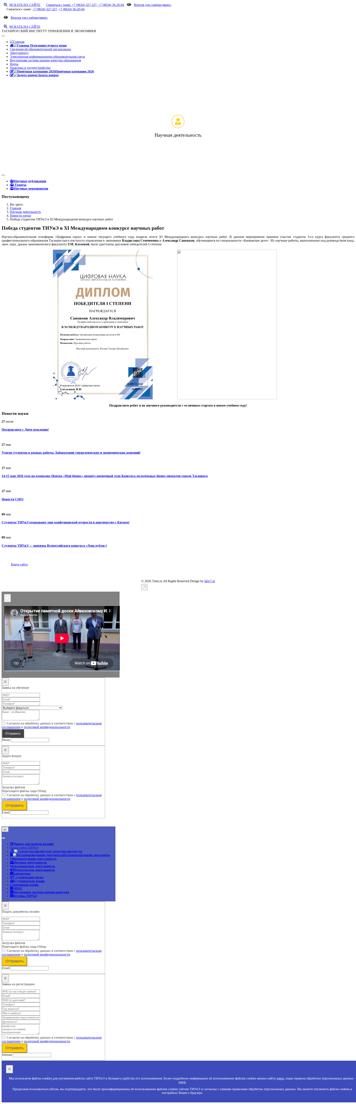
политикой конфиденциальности (47, 727)
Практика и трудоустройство (30, 67)
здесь (280, 1078)
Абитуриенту (19, 53)
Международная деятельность (32, 866)
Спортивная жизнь (24, 884)
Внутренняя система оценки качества (41, 892)
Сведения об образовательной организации (40, 49)
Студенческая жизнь (29, 881)
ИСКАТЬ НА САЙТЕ (24, 5)
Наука (14, 64)
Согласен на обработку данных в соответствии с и (52, 725)
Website (7, 1055)
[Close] (5, 829)
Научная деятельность (30, 862)
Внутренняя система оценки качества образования (45, 60)
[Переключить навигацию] (3, 35)
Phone (6, 740)
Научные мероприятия (31, 188)
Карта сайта (19, 564)
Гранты (20, 184)
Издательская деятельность (34, 869)
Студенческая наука (28, 877)
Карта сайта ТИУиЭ (24, 847)
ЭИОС (18, 888)
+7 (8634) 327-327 (44, 9)
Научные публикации (30, 181)
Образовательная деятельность (33, 858)
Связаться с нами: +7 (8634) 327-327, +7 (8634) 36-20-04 (85, 5)
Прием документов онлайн (34, 843)
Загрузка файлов (13, 787)
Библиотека (22, 873)
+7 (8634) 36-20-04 (71, 9)
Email (5, 812)
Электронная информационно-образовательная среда (47, 56)
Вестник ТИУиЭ (25, 895)
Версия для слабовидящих (153, 5)
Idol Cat (209, 581)
